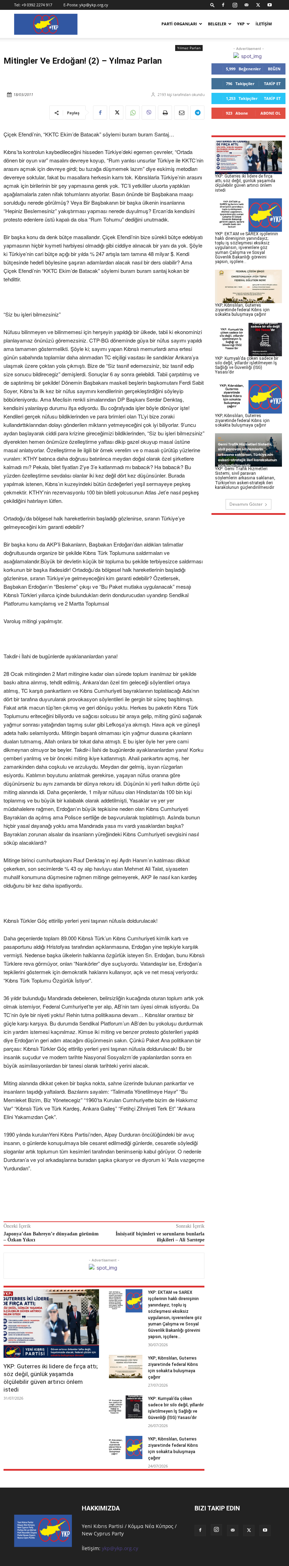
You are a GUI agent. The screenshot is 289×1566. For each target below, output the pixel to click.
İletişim (264, 23)
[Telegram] (197, 113)
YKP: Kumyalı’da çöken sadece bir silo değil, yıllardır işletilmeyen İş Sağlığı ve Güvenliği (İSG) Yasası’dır (246, 365)
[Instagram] (234, 5)
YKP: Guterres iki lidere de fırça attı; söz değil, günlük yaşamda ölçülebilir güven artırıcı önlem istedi (51, 1378)
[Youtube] (269, 5)
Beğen (274, 68)
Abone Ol (270, 113)
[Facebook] (223, 5)
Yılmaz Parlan (189, 47)
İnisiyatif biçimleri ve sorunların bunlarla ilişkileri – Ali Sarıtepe (160, 1236)
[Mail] (246, 5)
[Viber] (149, 113)
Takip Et (272, 83)
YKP (241, 23)
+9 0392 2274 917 (36, 4)
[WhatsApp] (132, 113)
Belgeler (217, 23)
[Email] (181, 113)
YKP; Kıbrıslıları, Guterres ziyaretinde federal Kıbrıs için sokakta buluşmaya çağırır (242, 310)
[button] (212, 4)
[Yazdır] (165, 113)
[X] (258, 5)
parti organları (179, 23)
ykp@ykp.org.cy (93, 4)
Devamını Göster (246, 504)
